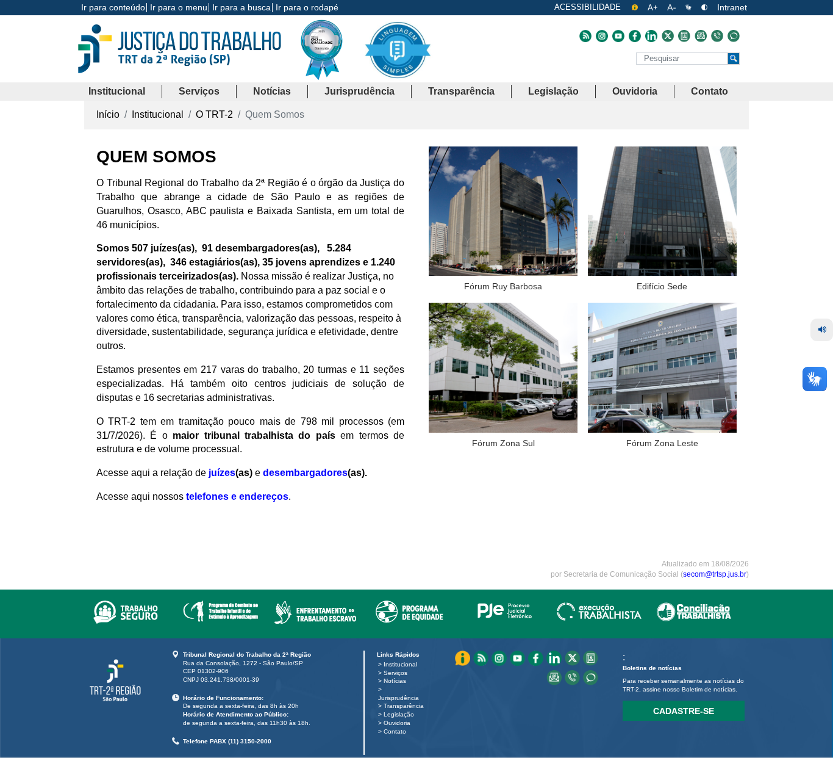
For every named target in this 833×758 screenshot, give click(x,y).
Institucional (400, 664)
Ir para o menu (178, 7)
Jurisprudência (398, 698)
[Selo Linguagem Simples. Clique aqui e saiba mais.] (397, 59)
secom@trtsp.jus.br (714, 574)
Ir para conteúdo (113, 7)
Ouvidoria (397, 723)
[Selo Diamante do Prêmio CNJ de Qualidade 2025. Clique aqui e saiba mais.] (331, 74)
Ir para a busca (241, 7)
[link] (125, 610)
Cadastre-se (683, 711)
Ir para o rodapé (307, 7)
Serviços (395, 673)
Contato (395, 731)
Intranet (732, 7)
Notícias (395, 680)
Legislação (399, 714)
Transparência (404, 705)
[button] (117, 92)
